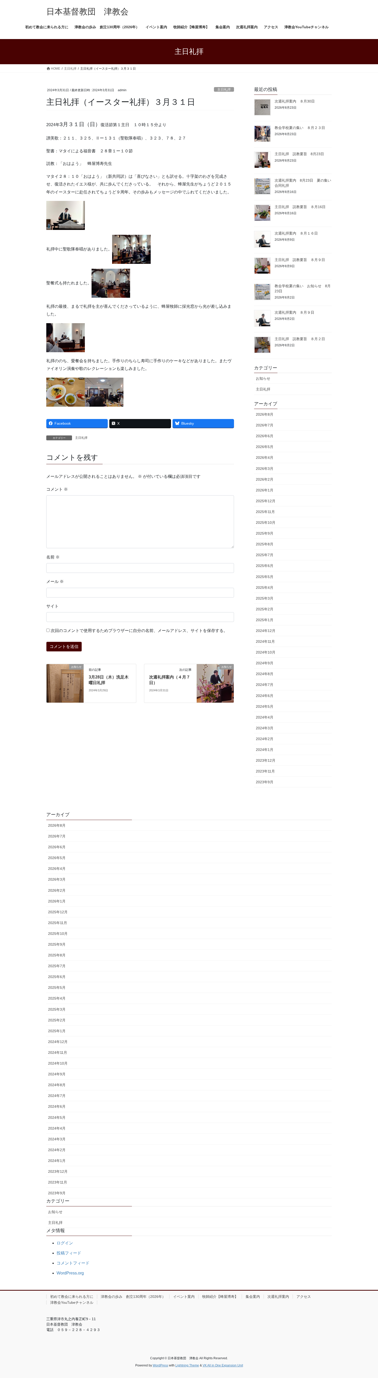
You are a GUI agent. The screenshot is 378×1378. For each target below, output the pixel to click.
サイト (52, 606)
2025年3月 (264, 598)
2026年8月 (264, 414)
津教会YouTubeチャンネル (71, 1302)
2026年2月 (264, 479)
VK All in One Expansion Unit (223, 1365)
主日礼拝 (224, 89)
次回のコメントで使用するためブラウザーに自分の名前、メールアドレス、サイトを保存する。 (139, 630)
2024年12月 (265, 631)
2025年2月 (264, 609)
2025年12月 (265, 501)
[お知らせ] (65, 677)
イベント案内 (184, 1297)
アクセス (303, 1297)
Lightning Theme (187, 1365)
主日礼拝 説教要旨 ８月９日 (300, 260)
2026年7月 (264, 425)
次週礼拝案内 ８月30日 (295, 101)
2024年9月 (264, 663)
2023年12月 (265, 760)
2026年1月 (264, 490)
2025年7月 (264, 555)
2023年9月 (264, 782)
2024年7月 (264, 685)
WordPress (160, 1365)
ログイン (65, 1243)
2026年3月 (264, 469)
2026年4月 (264, 457)
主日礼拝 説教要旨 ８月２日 (300, 339)
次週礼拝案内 (278, 1297)
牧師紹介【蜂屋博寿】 (220, 1297)
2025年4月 (264, 587)
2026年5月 (264, 447)
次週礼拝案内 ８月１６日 (296, 233)
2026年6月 (264, 436)
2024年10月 (265, 652)
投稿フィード (69, 1253)
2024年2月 (264, 739)
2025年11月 (265, 512)
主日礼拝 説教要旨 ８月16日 (300, 207)
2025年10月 (265, 522)
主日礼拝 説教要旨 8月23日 (299, 154)
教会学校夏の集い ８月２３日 (300, 128)
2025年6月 (264, 566)
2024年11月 (265, 641)
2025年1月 (264, 620)
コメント (57, 489)
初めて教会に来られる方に (71, 1297)
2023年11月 (265, 771)
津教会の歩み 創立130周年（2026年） (133, 1297)
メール (55, 581)
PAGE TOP (364, 1332)
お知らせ (263, 378)
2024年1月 (264, 750)
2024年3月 (264, 728)
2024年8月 (264, 674)
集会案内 (253, 1297)
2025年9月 (264, 533)
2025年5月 (264, 577)
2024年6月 (264, 696)
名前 (53, 557)
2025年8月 (264, 544)
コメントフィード (73, 1263)
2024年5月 (264, 706)
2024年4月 (264, 717)
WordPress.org (70, 1273)
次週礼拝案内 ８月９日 (294, 312)
